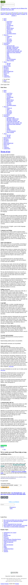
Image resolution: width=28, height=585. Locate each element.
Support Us (13, 556)
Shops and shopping (8, 544)
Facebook (8, 567)
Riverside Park (7, 535)
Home (5, 80)
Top (14, 554)
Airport (20, 564)
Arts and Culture (9, 564)
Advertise (7, 556)
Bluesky (19, 567)
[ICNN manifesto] (14, 572)
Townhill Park (11, 560)
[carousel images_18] (24, 14)
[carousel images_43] (19, 14)
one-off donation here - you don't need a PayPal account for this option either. (13, 493)
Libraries (6, 550)
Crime (5, 543)
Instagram (14, 567)
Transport (6, 551)
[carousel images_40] (8, 14)
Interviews (17, 564)
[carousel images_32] (3, 14)
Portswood (6, 538)
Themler (17, 583)
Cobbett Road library (9, 548)
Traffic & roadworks (8, 542)
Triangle (5, 534)
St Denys (6, 536)
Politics (5, 547)
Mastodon (24, 567)
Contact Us (19, 556)
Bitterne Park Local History (14, 558)
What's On (23, 558)
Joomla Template (5, 583)
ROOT (2, 447)
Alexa (18, 568)
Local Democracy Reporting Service (12, 539)
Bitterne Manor (17, 560)
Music (5, 546)
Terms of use (5, 152)
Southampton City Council (10, 532)
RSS (15, 568)
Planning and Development (10, 540)
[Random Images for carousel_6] (14, 15)
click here (11, 366)
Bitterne (21, 560)
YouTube (10, 568)
